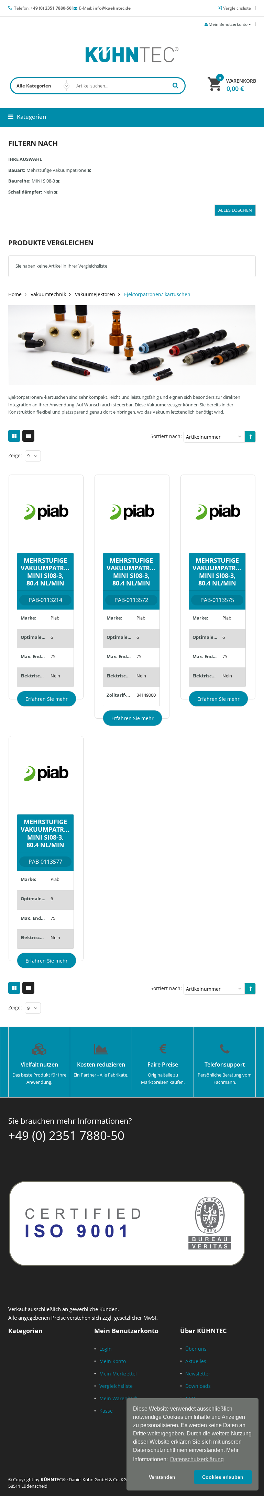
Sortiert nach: (166, 436)
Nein (55, 676)
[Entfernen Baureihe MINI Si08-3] (58, 181)
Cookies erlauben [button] (222, 1477)
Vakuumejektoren (95, 294)
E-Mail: (105, 8)
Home (15, 294)
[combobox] (98, 85)
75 (53, 656)
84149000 (146, 695)
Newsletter (197, 1373)
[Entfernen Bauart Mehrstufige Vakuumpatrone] (89, 170)
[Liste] (28, 436)
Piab (55, 618)
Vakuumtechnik (48, 294)
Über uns (196, 1349)
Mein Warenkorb (118, 1398)
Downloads (198, 1386)
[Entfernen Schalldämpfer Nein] (56, 192)
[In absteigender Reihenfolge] (250, 437)
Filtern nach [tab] (33, 143)
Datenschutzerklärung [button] (197, 1459)
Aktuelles (195, 1361)
